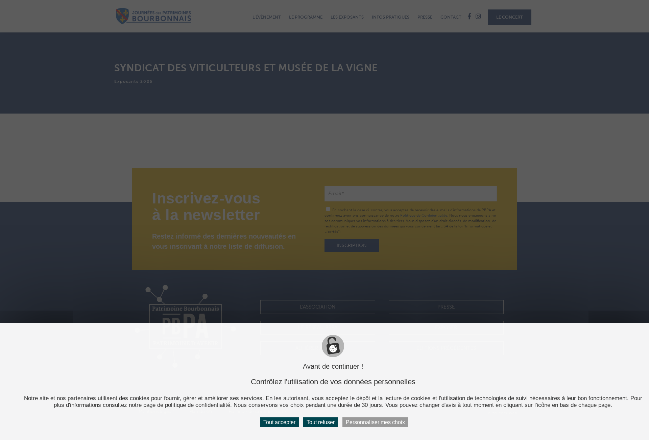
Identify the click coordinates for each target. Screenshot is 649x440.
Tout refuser (321, 422)
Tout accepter (279, 422)
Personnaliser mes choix (375, 422)
